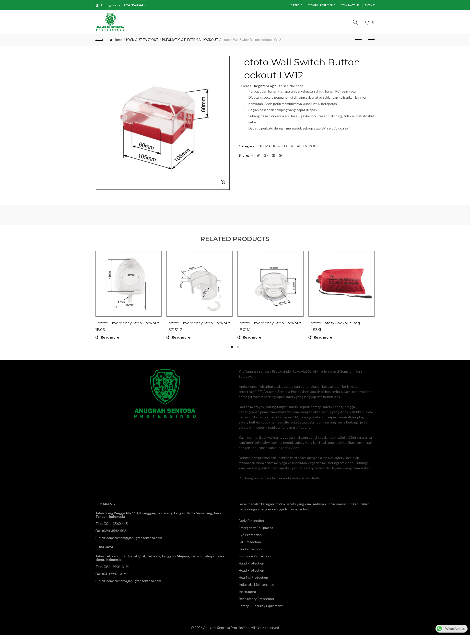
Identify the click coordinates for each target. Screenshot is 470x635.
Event (370, 5)
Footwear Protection (255, 556)
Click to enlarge (223, 182)
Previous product (358, 40)
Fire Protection (250, 549)
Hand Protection (251, 563)
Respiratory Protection (256, 599)
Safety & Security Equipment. (261, 606)
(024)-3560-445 (116, 523)
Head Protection (251, 570)
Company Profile (321, 5)
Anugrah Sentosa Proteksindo (226, 627)
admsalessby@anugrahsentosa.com (133, 581)
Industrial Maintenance (256, 584)
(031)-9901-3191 (117, 566)
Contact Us (350, 5)
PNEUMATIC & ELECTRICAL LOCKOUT (190, 40)
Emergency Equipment (256, 528)
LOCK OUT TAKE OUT (142, 40)
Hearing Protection (253, 577)
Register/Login (265, 86)
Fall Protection (250, 542)
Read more (110, 337)
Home (118, 40)
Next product (371, 40)
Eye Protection (250, 535)
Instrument (247, 591)
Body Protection (251, 520)
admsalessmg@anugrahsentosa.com (134, 538)
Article (296, 5)
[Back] (99, 40)
